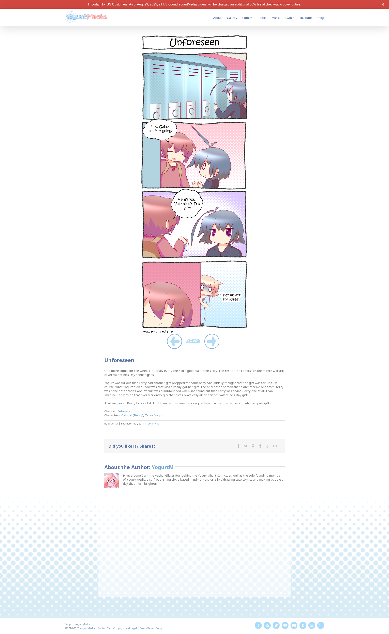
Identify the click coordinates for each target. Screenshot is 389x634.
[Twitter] (245, 446)
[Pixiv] (320, 625)
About (217, 18)
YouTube (305, 18)
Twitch (289, 18)
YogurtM (113, 423)
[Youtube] (285, 625)
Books (262, 18)
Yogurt (159, 415)
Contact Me (104, 628)
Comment (153, 423)
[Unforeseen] (194, 36)
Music (275, 18)
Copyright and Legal (125, 628)
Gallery (232, 18)
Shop (320, 18)
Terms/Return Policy (150, 628)
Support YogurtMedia (77, 624)
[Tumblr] (260, 446)
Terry (149, 415)
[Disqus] (194, 539)
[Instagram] (294, 625)
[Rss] (267, 625)
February (124, 411)
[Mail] (275, 446)
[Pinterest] (253, 446)
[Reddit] (267, 446)
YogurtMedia (87, 628)
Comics (247, 18)
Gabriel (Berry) (132, 415)
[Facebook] (238, 446)
